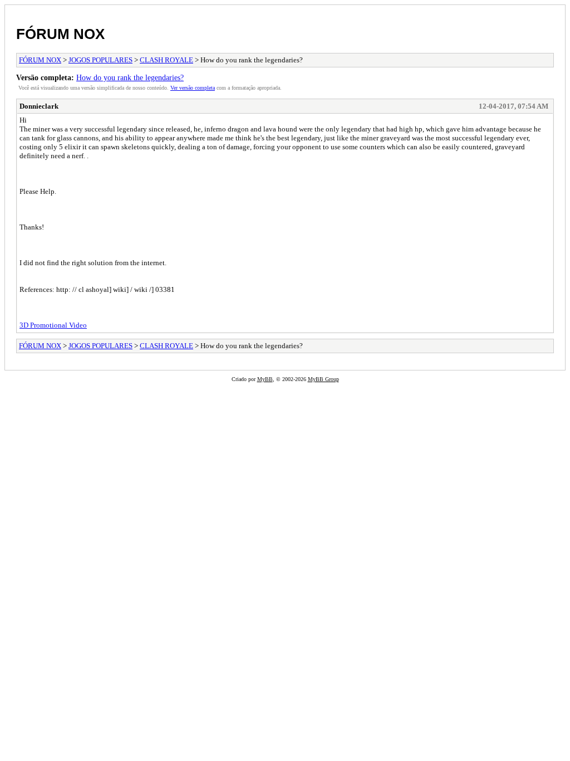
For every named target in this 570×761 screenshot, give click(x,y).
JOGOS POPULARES (100, 60)
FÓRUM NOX (60, 34)
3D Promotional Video (53, 325)
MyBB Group (323, 379)
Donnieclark (38, 106)
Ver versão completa (192, 88)
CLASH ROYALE (166, 60)
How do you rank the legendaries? (130, 77)
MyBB (265, 379)
